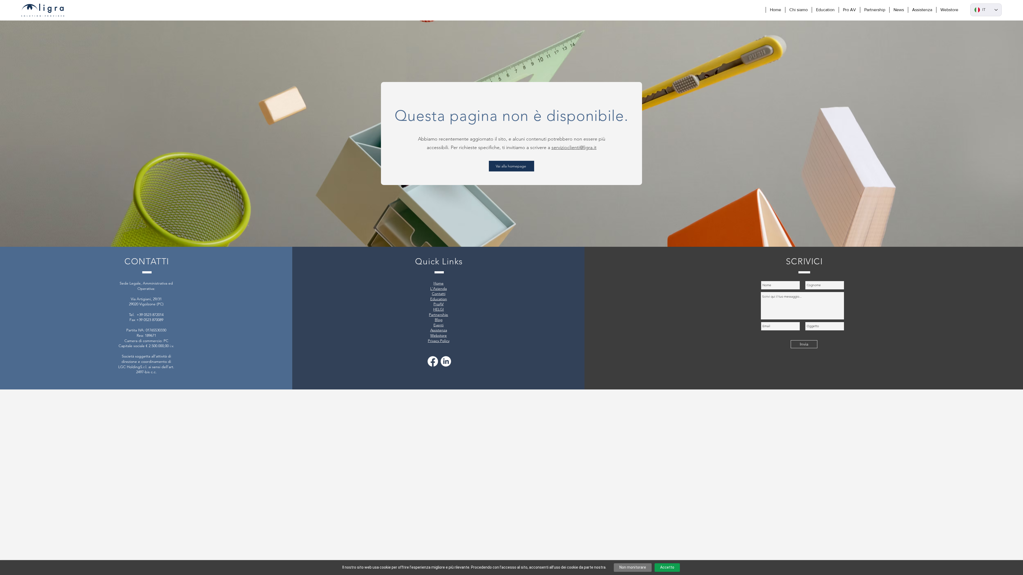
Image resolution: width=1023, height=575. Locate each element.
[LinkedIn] (446, 361)
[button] (798, 10)
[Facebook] (433, 361)
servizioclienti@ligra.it (573, 147)
